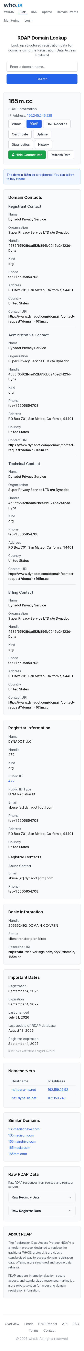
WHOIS (9, 12)
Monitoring (12, 20)
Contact (49, 1330)
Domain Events (67, 12)
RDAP (22, 12)
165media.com (19, 1148)
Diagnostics (21, 144)
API (65, 1324)
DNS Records (57, 124)
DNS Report (47, 1324)
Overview (12, 1324)
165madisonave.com (24, 1129)
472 (11, 781)
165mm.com (17, 1154)
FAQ (76, 1324)
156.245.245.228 (39, 115)
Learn (28, 1324)
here (21, 179)
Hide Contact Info (29, 155)
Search (42, 79)
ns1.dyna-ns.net (24, 1090)
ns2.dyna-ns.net (24, 1098)
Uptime (47, 12)
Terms (34, 1330)
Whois (16, 124)
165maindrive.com (22, 1141)
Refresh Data (61, 155)
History (43, 144)
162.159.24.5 (57, 1098)
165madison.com (21, 1135)
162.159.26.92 (58, 1090)
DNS (34, 12)
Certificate (20, 134)
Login (28, 20)
